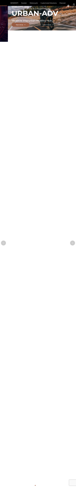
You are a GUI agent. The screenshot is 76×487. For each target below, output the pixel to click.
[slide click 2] (38, 485)
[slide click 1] (36, 485)
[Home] (3, 5)
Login (72, 7)
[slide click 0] (35, 485)
